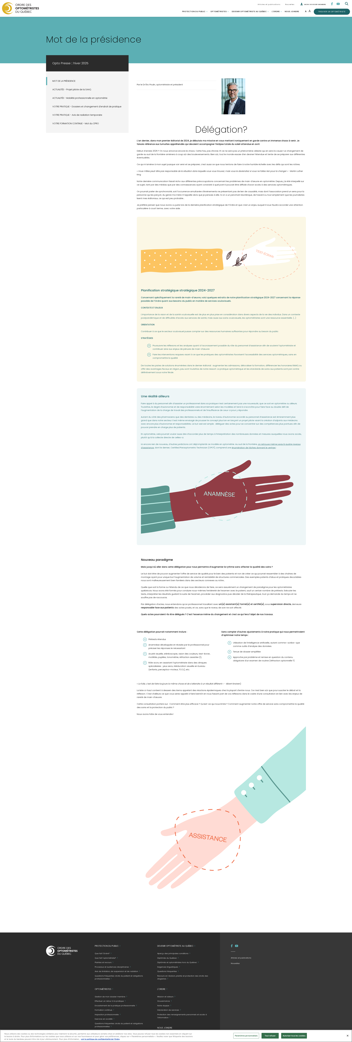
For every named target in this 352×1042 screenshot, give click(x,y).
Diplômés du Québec (167, 958)
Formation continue (103, 1010)
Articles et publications (269, 4)
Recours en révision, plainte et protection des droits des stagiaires (182, 977)
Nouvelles (289, 4)
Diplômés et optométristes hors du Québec (177, 962)
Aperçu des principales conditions (172, 953)
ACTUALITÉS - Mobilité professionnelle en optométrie (79, 98)
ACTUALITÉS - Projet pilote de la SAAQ (71, 89)
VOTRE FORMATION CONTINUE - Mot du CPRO (75, 123)
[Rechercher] (347, 4)
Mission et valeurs (165, 996)
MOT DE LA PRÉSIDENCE (63, 81)
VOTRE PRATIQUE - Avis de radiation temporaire (77, 115)
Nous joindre (292, 11)
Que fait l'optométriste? (105, 958)
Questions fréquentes (167, 971)
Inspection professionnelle (107, 1014)
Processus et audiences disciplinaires (112, 967)
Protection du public (193, 11)
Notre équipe (163, 1005)
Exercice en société (103, 1019)
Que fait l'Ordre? (102, 953)
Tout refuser (270, 1035)
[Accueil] (20, 8)
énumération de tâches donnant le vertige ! (254, 447)
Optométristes (219, 11)
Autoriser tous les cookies (294, 1035)
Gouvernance (163, 1001)
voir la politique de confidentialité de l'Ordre (100, 1039)
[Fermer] (348, 1036)
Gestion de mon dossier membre (110, 996)
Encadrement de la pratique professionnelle (115, 1005)
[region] (176, 1036)
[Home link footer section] (62, 950)
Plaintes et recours (103, 962)
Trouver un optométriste (332, 11)
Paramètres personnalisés (246, 1035)
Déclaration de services (168, 1010)
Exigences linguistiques (167, 967)
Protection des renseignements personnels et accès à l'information (182, 1016)
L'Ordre (276, 11)
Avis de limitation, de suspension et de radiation (116, 971)
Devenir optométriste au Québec (249, 11)
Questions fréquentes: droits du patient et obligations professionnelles (119, 977)
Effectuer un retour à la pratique (109, 1001)
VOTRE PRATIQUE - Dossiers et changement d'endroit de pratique (86, 106)
